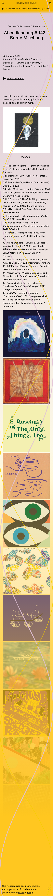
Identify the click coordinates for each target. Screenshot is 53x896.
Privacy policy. (25, 892)
